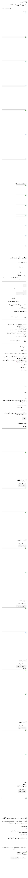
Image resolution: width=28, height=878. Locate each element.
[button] (21, 606)
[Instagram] (25, 841)
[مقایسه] (24, 477)
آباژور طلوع (22, 660)
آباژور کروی (22, 722)
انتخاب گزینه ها (15, 857)
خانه (25, 5)
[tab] (24, 324)
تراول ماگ (21, 5)
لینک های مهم (24, 826)
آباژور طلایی (22, 600)
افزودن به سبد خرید (21, 293)
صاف (19, 279)
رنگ (25, 275)
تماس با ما (23, 828)
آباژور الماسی (22, 540)
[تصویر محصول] (14, 463)
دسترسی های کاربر (19, 832)
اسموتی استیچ (21, 786)
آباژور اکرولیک (21, 480)
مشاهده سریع (21, 477)
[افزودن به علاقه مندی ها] (17, 477)
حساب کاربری (22, 834)
